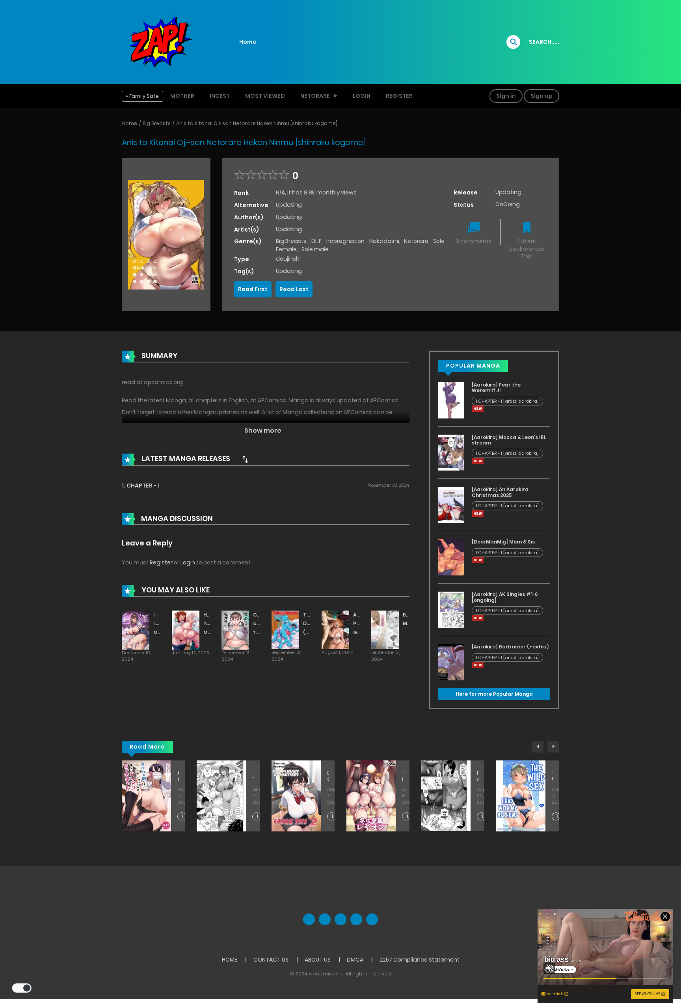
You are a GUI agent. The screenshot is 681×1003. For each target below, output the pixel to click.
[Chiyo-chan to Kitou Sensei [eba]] (235, 629)
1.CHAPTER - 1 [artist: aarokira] (507, 401)
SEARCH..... (544, 42)
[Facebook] (309, 919)
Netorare (416, 241)
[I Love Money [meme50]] (135, 629)
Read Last (294, 289)
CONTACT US (270, 960)
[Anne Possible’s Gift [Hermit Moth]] (335, 629)
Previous (537, 747)
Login (361, 96)
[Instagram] (372, 919)
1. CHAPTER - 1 (141, 485)
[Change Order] (245, 459)
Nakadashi (384, 241)
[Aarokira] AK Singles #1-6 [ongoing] (505, 597)
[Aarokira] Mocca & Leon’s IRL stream (509, 440)
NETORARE (315, 96)
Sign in (506, 96)
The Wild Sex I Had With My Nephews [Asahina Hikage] (552, 776)
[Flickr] (356, 919)
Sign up (541, 96)
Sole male (315, 249)
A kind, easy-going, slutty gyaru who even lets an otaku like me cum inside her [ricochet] (178, 776)
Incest (220, 96)
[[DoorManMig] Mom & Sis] (451, 557)
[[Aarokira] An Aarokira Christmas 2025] (451, 504)
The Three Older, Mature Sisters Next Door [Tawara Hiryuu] (253, 776)
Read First (253, 289)
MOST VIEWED (265, 96)
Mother (182, 96)
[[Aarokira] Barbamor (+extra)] (451, 662)
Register (399, 96)
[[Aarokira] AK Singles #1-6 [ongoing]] (451, 609)
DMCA (355, 960)
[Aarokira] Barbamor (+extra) (510, 646)
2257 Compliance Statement (420, 960)
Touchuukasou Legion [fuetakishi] (403, 776)
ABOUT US (318, 960)
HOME (229, 960)
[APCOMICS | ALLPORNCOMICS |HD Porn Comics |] (159, 41)
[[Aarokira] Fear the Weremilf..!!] (451, 400)
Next (553, 747)
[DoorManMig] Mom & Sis (503, 541)
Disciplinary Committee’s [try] (328, 776)
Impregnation (345, 241)
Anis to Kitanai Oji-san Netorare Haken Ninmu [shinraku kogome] (256, 123)
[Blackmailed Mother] (385, 629)
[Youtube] (340, 919)
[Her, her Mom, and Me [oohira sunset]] (185, 629)
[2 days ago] (478, 408)
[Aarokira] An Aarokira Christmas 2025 (500, 492)
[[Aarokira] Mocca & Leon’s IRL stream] (451, 452)
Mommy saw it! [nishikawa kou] (477, 776)
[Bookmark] (526, 228)
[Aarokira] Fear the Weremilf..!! (496, 387)
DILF (316, 241)
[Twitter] (325, 919)
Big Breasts (157, 123)
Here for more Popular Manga (494, 694)
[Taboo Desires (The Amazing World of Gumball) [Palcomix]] (285, 629)
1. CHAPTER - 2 (333, 816)
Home (248, 42)
